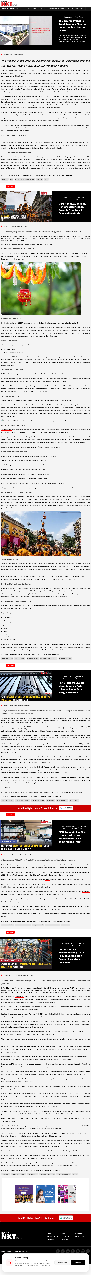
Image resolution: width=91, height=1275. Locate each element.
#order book (5, 1174)
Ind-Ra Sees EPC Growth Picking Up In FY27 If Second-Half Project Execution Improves (40, 921)
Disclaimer (65, 1239)
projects (86, 1049)
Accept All (78, 1262)
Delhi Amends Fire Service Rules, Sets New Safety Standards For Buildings (35, 797)
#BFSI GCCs (65, 925)
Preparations (6, 429)
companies (20, 996)
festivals (32, 236)
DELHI (8, 865)
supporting (20, 389)
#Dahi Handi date (20, 658)
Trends (6, 705)
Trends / (65, 678)
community (22, 333)
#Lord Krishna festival (65, 658)
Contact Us (65, 1236)
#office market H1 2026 (53, 925)
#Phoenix (39, 179)
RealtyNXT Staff (80, 199)
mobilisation (37, 718)
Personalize (62, 1262)
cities (48, 879)
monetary (27, 731)
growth (36, 1009)
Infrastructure (8, 975)
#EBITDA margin (33, 1174)
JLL (3, 70)
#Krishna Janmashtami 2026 (48, 658)
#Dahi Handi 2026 (7, 658)
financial (41, 780)
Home (49, 1233)
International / (68, 17)
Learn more (20, 1268)
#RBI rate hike (50, 800)
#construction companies (47, 1174)
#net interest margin (8, 800)
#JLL (11, 179)
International (8, 54)
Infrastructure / (67, 944)
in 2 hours (74, 944)
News (63, 1233)
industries (85, 891)
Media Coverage (52, 1236)
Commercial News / (66, 827)
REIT (54, 70)
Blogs (5, 226)
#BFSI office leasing (7, 925)
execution (85, 1024)
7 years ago (78, 17)
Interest (47, 760)
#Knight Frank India (38, 925)
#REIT (46, 179)
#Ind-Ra (74, 1174)
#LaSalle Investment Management (25, 179)
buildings (54, 1057)
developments (68, 1141)
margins (38, 1086)
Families (16, 594)
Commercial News (10, 855)
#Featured (5, 179)
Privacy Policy (80, 1236)
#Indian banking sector (22, 800)
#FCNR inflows (74, 800)
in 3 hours (70, 199)
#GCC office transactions (22, 925)
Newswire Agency (79, 678)
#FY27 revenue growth (63, 1174)
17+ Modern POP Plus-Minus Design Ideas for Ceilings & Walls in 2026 (34, 654)
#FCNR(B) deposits (62, 800)
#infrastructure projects (18, 1174)
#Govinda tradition (32, 658)
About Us (78, 1233)
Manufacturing (7, 899)
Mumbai (65, 497)
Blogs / (65, 199)
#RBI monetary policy (37, 800)
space (45, 872)
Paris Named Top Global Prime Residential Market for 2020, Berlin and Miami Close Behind (42, 175)
